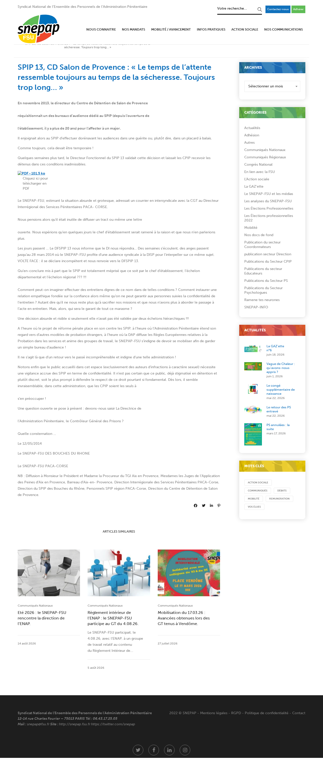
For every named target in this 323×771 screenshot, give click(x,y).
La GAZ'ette (253, 186)
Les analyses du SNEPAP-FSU (268, 201)
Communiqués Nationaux (35, 605)
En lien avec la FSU (259, 172)
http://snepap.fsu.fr (74, 724)
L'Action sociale (256, 179)
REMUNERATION (279, 498)
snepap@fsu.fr (38, 724)
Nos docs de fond (258, 235)
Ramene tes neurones (262, 300)
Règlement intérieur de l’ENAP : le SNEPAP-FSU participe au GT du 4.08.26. (113, 618)
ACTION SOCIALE (258, 482)
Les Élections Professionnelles (268, 208)
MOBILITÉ (253, 498)
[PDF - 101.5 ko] (31, 173)
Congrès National (258, 164)
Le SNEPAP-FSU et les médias (268, 194)
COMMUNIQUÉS (257, 490)
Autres (249, 142)
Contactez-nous (278, 9)
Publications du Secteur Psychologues (263, 290)
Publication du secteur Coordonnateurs (262, 244)
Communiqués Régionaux (265, 157)
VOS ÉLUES (254, 506)
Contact (298, 713)
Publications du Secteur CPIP (268, 261)
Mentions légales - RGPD (220, 713)
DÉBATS (282, 490)
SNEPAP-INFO (256, 307)
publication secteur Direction (267, 254)
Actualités (252, 128)
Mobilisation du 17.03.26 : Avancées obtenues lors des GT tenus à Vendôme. (184, 618)
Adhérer (298, 9)
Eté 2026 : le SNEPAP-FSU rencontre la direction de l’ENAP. (42, 618)
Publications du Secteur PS (266, 281)
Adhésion (251, 135)
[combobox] (272, 86)
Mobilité (250, 228)
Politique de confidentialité (266, 713)
